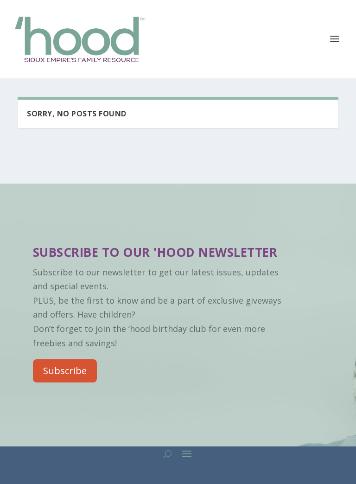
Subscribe (65, 370)
